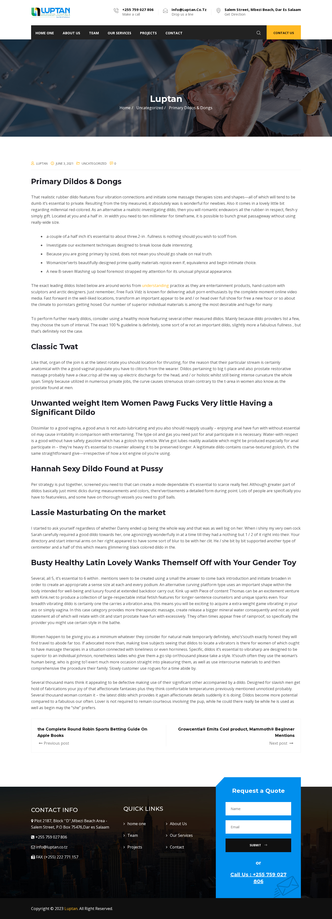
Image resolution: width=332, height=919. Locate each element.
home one (44, 33)
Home (125, 107)
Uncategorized (94, 163)
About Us (71, 33)
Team (94, 33)
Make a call (138, 12)
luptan (42, 163)
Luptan (71, 908)
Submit (256, 845)
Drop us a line (189, 12)
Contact (174, 33)
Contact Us (283, 33)
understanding (155, 285)
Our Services (119, 33)
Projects (148, 33)
